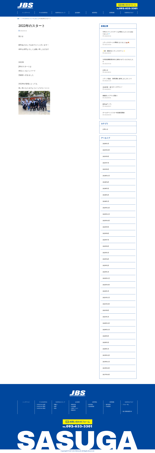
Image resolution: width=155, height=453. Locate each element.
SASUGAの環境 (40, 406)
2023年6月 (106, 246)
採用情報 (111, 12)
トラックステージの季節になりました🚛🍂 (116, 43)
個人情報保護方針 (127, 411)
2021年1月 (106, 317)
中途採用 (107, 406)
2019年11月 (106, 362)
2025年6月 (106, 169)
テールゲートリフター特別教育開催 (114, 114)
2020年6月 (106, 336)
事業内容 (73, 404)
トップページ (26, 12)
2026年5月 (106, 143)
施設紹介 (73, 410)
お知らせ (36, 18)
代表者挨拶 (90, 406)
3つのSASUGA (43, 12)
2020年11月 (106, 329)
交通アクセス (74, 408)
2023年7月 (106, 240)
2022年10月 (106, 285)
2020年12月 (106, 323)
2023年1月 (106, 272)
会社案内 (77, 12)
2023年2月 (106, 265)
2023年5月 (106, 253)
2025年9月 (106, 156)
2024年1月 (106, 201)
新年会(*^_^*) (107, 105)
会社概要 (73, 406)
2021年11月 (106, 297)
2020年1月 (106, 349)
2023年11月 (106, 214)
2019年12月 (106, 355)
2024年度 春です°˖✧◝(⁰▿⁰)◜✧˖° (112, 88)
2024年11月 (106, 176)
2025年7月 (106, 163)
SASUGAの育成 (40, 408)
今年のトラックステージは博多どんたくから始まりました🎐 (118, 34)
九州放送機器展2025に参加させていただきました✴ (118, 61)
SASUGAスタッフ (60, 12)
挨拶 (54, 406)
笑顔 (54, 408)
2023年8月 (106, 233)
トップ (21, 18)
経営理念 (94, 12)
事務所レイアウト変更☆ (110, 97)
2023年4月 (106, 259)
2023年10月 (106, 220)
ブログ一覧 (125, 404)
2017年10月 (106, 374)
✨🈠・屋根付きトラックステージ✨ (114, 52)
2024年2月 (106, 195)
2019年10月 (106, 368)
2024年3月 (106, 188)
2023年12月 (106, 208)
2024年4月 (106, 182)
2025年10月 (106, 150)
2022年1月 (106, 291)
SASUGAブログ (129, 12)
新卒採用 (107, 404)
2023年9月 (106, 227)
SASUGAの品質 (40, 404)
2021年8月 (106, 310)
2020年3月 (106, 342)
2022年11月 (106, 278)
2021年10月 (106, 304)
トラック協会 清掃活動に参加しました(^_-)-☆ (117, 80)
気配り (55, 404)
